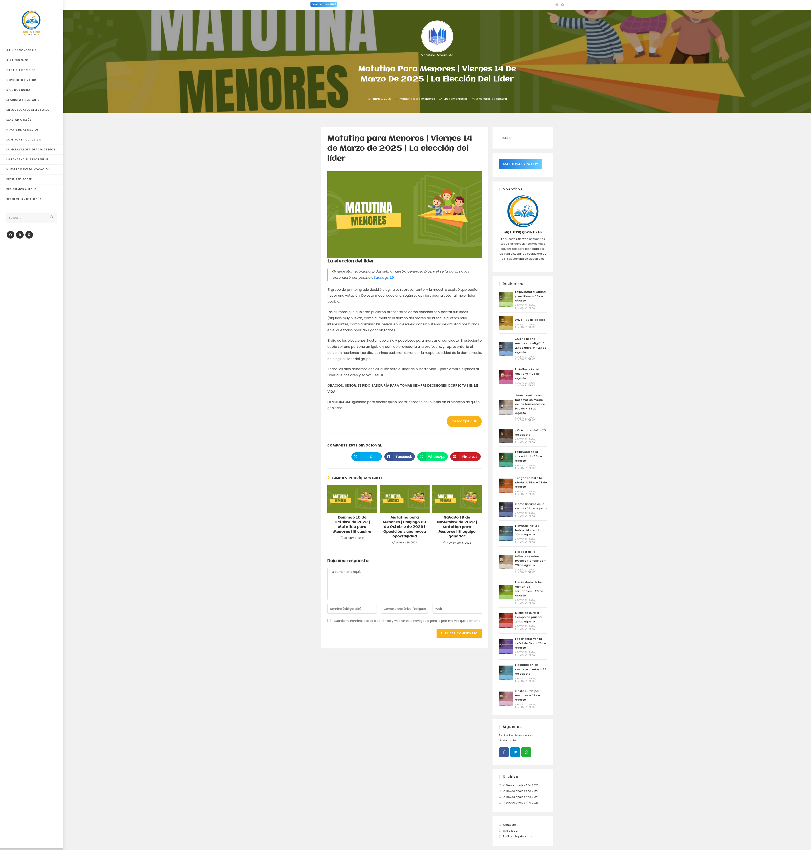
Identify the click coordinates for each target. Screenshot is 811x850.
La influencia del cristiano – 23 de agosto (527, 373)
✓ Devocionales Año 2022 (521, 785)
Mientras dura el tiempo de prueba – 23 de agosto (529, 617)
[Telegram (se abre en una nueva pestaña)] (562, 5)
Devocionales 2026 (324, 4)
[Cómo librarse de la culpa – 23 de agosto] (506, 509)
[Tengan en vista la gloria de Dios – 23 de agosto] (506, 486)
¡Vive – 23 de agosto (530, 320)
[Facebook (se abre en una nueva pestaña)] (557, 5)
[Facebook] (10, 235)
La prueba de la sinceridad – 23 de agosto (528, 456)
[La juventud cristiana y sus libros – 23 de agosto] (506, 299)
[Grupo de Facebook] (20, 235)
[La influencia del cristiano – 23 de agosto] (506, 377)
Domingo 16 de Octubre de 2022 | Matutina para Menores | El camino (352, 524)
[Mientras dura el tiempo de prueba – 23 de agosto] (506, 620)
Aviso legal (510, 831)
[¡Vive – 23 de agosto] (506, 323)
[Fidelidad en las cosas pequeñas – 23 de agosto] (506, 673)
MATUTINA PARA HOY (520, 164)
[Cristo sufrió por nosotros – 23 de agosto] (506, 699)
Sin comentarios (456, 99)
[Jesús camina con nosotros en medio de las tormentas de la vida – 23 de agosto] (506, 407)
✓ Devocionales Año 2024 (521, 797)
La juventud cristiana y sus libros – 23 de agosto (530, 296)
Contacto (509, 825)
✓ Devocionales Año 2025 (521, 803)
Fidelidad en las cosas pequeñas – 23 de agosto (530, 669)
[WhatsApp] (526, 752)
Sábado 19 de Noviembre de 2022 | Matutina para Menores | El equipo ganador (457, 527)
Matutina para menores (417, 99)
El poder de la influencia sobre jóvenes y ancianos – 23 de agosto (530, 558)
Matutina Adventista (437, 55)
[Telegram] (29, 235)
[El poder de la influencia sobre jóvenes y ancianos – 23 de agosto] (506, 562)
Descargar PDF (464, 421)
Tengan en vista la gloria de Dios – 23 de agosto (531, 482)
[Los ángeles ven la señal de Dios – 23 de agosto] (506, 646)
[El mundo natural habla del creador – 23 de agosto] (506, 533)
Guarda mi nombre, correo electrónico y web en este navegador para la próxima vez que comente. (407, 621)
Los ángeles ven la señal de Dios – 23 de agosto (530, 643)
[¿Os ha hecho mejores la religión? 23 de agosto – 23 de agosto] (506, 349)
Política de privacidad (518, 836)
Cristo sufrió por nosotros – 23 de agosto (527, 695)
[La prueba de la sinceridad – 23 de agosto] (506, 460)
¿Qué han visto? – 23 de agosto (530, 432)
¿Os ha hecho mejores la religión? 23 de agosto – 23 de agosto (530, 345)
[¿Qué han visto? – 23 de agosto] (506, 436)
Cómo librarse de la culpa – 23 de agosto (531, 506)
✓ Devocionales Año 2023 (521, 791)
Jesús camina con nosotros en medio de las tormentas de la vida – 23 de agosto (530, 404)
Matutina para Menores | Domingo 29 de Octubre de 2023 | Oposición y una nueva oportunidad (404, 527)
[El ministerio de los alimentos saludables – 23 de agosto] (506, 592)
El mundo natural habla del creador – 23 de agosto (529, 530)
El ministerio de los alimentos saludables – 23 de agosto (529, 588)
